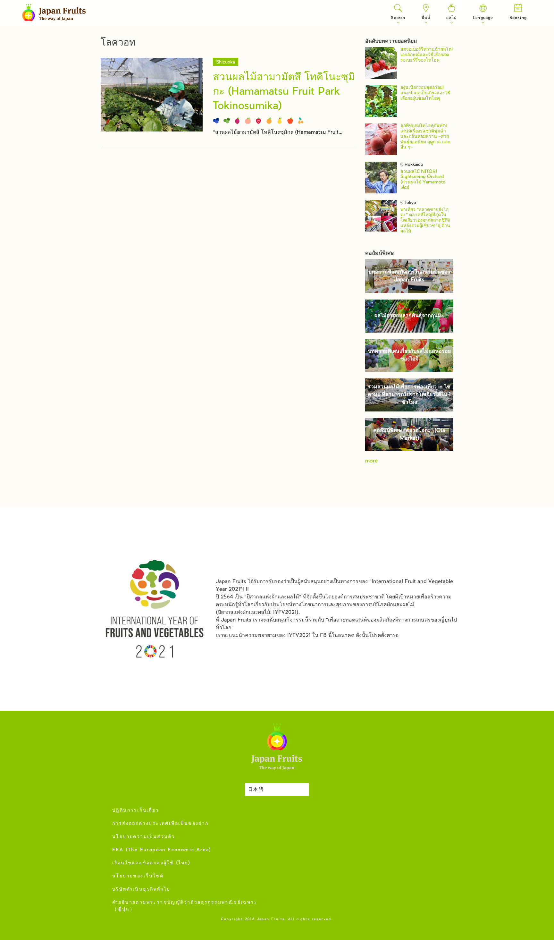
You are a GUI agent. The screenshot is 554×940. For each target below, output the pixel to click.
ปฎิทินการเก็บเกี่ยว (135, 811)
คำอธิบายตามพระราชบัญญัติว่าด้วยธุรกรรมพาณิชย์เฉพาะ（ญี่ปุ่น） (184, 906)
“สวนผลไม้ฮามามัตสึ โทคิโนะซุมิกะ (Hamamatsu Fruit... (277, 132)
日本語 (256, 790)
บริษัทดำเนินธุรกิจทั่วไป (141, 889)
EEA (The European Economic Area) (162, 850)
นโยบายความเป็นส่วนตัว (143, 837)
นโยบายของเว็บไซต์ (138, 876)
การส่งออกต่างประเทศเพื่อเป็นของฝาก (160, 824)
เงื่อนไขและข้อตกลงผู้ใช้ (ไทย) (151, 863)
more (371, 461)
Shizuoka (225, 62)
